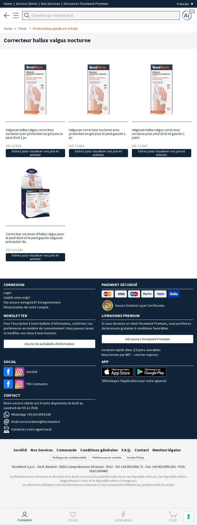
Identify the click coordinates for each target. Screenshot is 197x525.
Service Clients (27, 3)
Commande (66, 449)
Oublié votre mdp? (17, 297)
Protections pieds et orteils (55, 28)
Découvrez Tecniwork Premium (86, 3)
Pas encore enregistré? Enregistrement (32, 302)
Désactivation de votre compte (26, 307)
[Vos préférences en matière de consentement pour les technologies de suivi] (188, 516)
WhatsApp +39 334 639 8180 (31, 414)
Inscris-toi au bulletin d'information (49, 344)
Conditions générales (99, 449)
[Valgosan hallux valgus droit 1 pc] (35, 89)
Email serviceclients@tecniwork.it (35, 421)
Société (20, 449)
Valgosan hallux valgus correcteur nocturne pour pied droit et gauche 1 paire (158, 133)
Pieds (22, 28)
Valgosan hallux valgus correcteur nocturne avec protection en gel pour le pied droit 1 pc (34, 133)
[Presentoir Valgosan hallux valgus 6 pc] (35, 193)
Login (7, 293)
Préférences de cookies (107, 457)
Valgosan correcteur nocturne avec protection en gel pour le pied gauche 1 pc (97, 133)
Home (8, 3)
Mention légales (167, 449)
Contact (142, 449)
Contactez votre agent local (31, 429)
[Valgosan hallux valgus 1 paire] (161, 89)
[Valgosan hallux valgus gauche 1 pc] (98, 89)
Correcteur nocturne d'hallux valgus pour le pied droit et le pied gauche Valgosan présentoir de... (35, 238)
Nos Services (51, 3)
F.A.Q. (126, 449)
